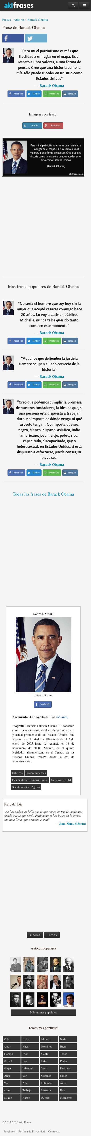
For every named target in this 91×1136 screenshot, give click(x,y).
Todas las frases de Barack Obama (43, 494)
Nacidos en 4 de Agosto (26, 787)
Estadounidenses (36, 773)
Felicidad (47, 1083)
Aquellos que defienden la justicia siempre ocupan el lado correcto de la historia (49, 364)
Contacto (53, 1131)
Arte (25, 1083)
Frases (6, 19)
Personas (65, 1068)
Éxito (26, 1039)
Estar (44, 1061)
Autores (19, 19)
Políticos (17, 773)
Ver (25, 1076)
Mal (6, 1083)
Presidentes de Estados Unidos (30, 780)
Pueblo (45, 1097)
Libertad (28, 1068)
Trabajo (27, 1090)
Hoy (62, 1090)
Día (25, 1061)
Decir (7, 1076)
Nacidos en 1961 (61, 780)
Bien (63, 1046)
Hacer (26, 1046)
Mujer (7, 1068)
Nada (63, 1039)
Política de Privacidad (32, 1131)
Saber (63, 1076)
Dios (25, 1054)
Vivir (44, 1068)
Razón (26, 1097)
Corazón (46, 1076)
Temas (52, 935)
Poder (63, 1061)
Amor (7, 1046)
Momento (66, 1097)
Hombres (46, 1046)
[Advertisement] (45, 228)
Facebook (9, 1131)
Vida (6, 1039)
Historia (46, 1090)
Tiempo (8, 1054)
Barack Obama (37, 19)
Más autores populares (43, 1012)
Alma (7, 1090)
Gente (44, 1054)
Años (63, 1083)
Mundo (45, 1039)
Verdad (8, 1061)
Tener (63, 1054)
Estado (8, 1097)
